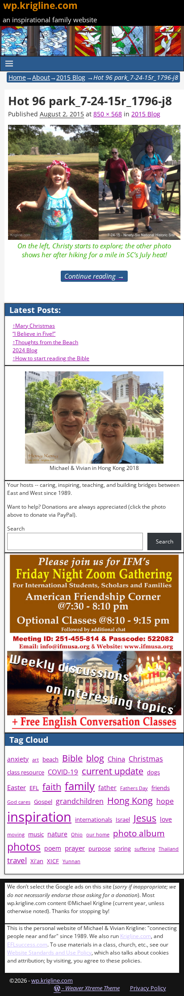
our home (97, 834)
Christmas (146, 759)
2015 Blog (70, 77)
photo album (139, 833)
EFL (34, 788)
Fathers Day (134, 788)
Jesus (145, 818)
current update (112, 771)
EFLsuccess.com (27, 944)
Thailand (169, 849)
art (35, 760)
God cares (18, 802)
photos (24, 847)
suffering (144, 849)
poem (52, 848)
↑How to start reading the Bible (51, 358)
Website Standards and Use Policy (49, 952)
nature (57, 834)
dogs (153, 772)
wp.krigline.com (52, 980)
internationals (93, 819)
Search (16, 528)
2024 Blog (25, 350)
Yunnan (71, 861)
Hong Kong (130, 800)
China (116, 759)
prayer (75, 848)
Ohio (77, 834)
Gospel (43, 802)
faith (51, 786)
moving (16, 834)
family (80, 785)
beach (50, 759)
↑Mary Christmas (34, 325)
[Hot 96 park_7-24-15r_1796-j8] (94, 182)
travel (17, 860)
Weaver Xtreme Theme (92, 988)
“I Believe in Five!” (34, 333)
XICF (53, 861)
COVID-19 (63, 772)
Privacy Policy (148, 988)
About (41, 77)
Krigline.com (135, 936)
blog (95, 758)
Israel (123, 819)
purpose (99, 848)
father (107, 787)
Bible (72, 758)
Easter (16, 787)
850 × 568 (107, 114)
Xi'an (36, 861)
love (166, 819)
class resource (25, 772)
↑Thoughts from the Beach (45, 342)
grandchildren (80, 801)
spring (122, 848)
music (36, 834)
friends (160, 788)
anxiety (18, 759)
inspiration (39, 817)
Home (17, 77)
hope (165, 801)
